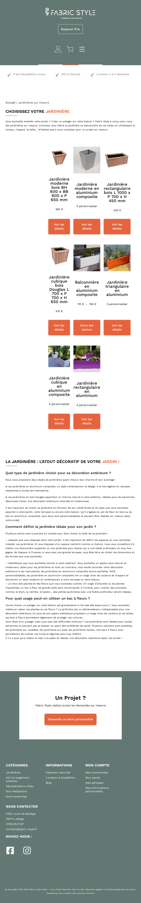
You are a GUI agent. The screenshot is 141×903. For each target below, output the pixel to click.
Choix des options (87, 327)
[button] (82, 50)
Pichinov (90, 893)
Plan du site (78, 889)
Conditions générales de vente (120, 889)
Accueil (10, 102)
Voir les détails (59, 226)
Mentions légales (94, 889)
